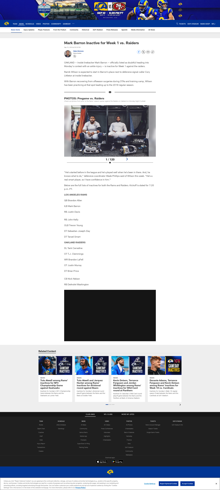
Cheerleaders (107, 440)
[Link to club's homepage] (6, 23)
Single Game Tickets (153, 432)
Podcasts (83, 440)
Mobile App (83, 436)
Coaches (41, 432)
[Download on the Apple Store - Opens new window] (101, 462)
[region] (110, 484)
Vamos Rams (83, 432)
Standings (61, 428)
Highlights (107, 436)
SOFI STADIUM (177, 421)
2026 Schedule (61, 425)
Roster (41, 425)
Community (83, 428)
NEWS (83, 421)
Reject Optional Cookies (168, 484)
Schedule (61, 421)
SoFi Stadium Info (177, 425)
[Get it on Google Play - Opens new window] (117, 463)
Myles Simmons (78, 51)
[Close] (216, 483)
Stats (41, 440)
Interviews (107, 432)
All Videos (107, 425)
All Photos (129, 425)
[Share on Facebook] (139, 53)
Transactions (41, 447)
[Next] (127, 159)
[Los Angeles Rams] (110, 472)
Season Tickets (153, 428)
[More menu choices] (73, 24)
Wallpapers (129, 455)
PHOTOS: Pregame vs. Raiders (84, 98)
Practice (129, 440)
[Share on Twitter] (143, 53)
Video (107, 421)
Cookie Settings (149, 484)
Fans (129, 443)
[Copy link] (152, 52)
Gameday (129, 436)
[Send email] (148, 53)
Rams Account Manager (153, 425)
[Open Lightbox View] (110, 136)
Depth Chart (41, 428)
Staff (41, 436)
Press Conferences (107, 428)
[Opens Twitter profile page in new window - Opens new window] (74, 56)
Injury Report (41, 443)
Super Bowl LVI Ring (83, 443)
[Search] (177, 23)
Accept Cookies (187, 484)
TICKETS (153, 421)
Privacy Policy (81, 488)
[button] (110, 315)
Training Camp (83, 447)
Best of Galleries (129, 432)
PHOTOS (129, 421)
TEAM (41, 421)
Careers (41, 451)
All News (83, 425)
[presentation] (181, 405)
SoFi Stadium (129, 447)
